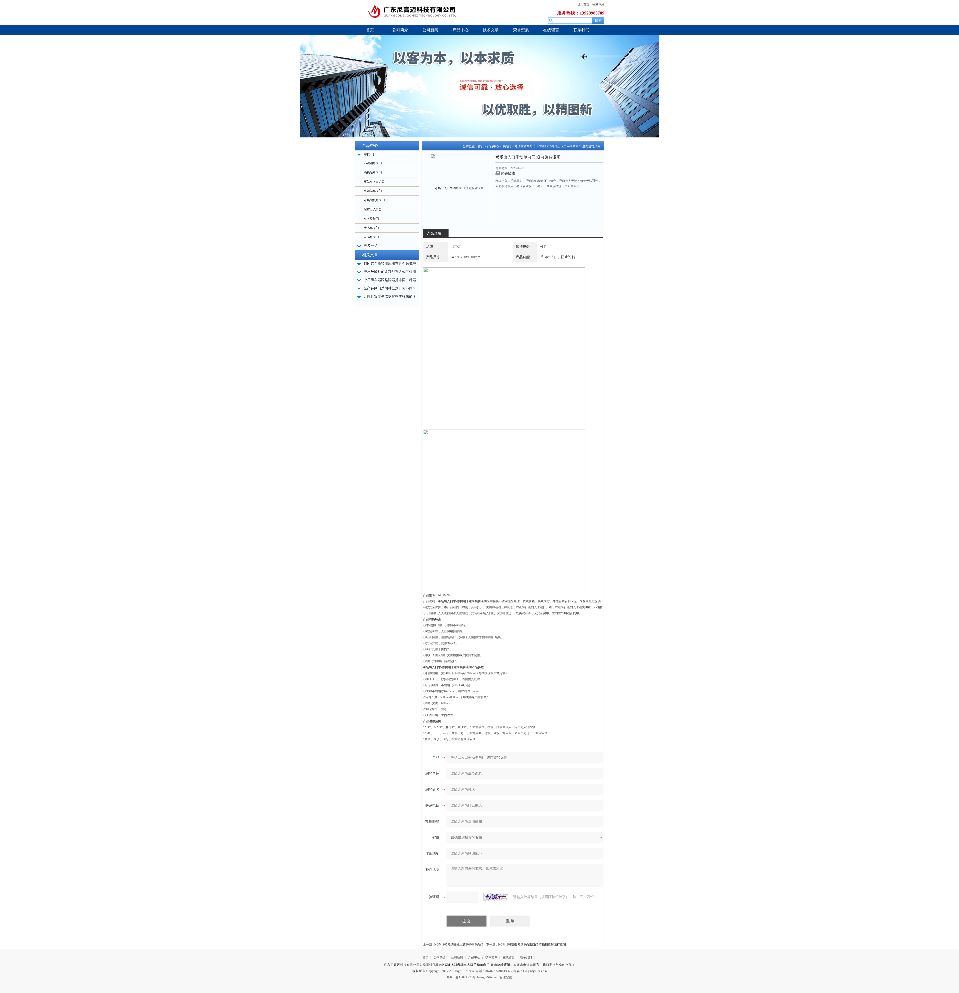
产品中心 (493, 146)
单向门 (506, 146)
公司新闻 (457, 957)
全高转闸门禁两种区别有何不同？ (390, 288)
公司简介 (440, 957)
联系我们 (526, 957)
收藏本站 (598, 4)
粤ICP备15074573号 (461, 977)
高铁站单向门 (373, 172)
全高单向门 (371, 237)
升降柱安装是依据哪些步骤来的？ (390, 296)
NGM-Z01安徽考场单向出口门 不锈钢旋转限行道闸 (532, 944)
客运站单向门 (373, 191)
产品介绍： (436, 233)
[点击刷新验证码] (495, 897)
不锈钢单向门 (373, 163)
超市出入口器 (373, 209)
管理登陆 (505, 977)
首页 (481, 146)
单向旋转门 (371, 218)
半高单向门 (371, 228)
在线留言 (509, 957)
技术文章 (491, 957)
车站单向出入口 (374, 181)
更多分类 (371, 246)
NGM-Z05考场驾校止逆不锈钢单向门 (458, 944)
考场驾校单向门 (374, 200)
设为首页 (583, 4)
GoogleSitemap (487, 977)
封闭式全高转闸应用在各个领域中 (390, 263)
